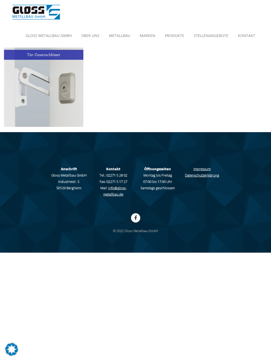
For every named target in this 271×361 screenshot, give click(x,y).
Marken (147, 35)
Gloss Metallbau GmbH (49, 35)
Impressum (202, 168)
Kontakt (246, 35)
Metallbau (119, 35)
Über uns (90, 35)
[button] (11, 349)
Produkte (174, 35)
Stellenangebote (211, 35)
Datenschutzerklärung (202, 175)
